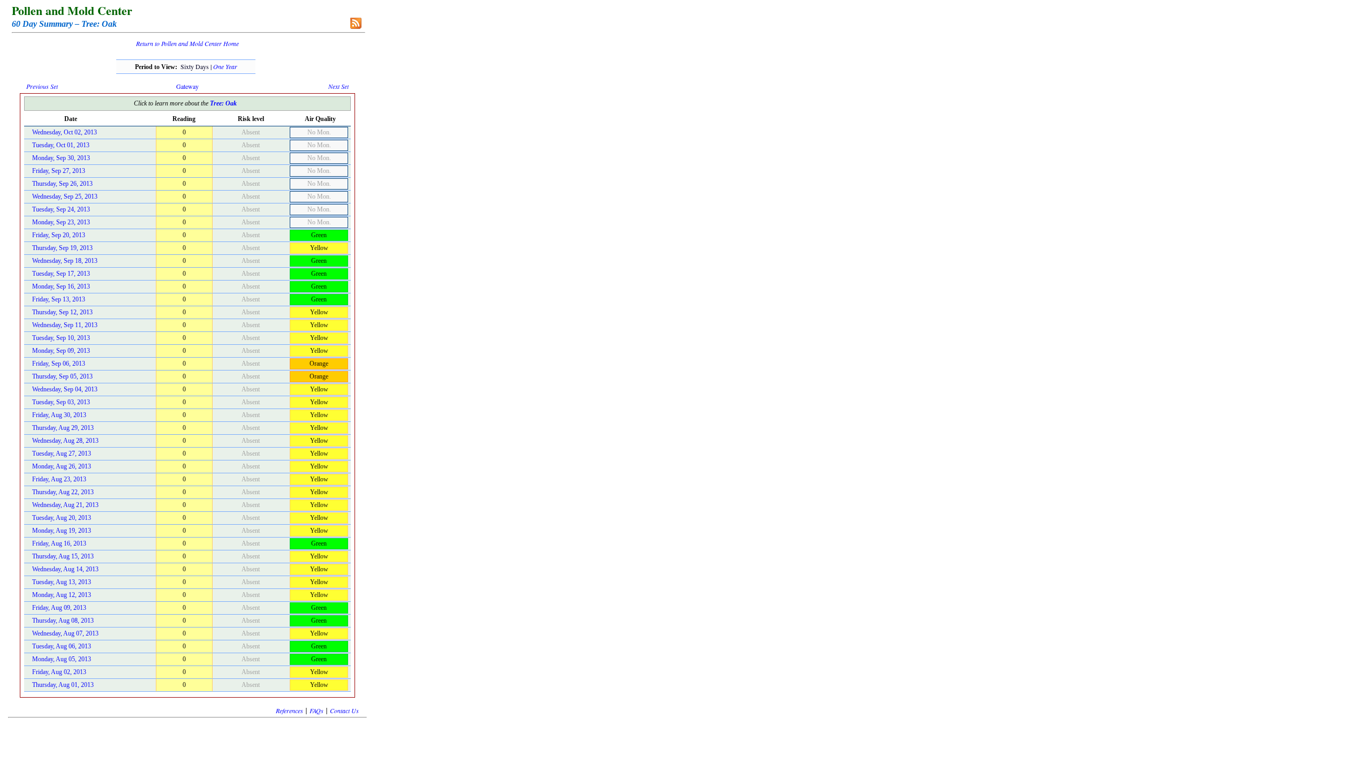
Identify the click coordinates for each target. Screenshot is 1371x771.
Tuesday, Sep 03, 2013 (61, 402)
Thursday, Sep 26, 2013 (62, 183)
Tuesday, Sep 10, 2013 (61, 338)
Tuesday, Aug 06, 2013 (61, 646)
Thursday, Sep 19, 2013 (62, 248)
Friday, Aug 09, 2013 (59, 607)
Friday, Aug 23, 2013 (59, 479)
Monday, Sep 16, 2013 (61, 286)
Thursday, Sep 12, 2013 (62, 312)
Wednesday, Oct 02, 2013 (64, 132)
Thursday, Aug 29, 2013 (63, 428)
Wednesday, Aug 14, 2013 (65, 569)
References (289, 710)
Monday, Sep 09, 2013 (61, 350)
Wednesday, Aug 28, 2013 (65, 440)
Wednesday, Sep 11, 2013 (64, 325)
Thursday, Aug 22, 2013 (63, 492)
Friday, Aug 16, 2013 (59, 543)
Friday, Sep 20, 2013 (58, 235)
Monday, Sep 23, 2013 (61, 222)
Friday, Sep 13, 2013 (58, 299)
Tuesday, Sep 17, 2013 (61, 273)
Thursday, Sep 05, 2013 (62, 376)
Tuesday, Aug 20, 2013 (61, 517)
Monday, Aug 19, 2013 (61, 530)
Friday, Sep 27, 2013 (58, 171)
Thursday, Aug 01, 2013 (63, 685)
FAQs (316, 710)
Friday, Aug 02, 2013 (59, 672)
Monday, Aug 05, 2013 (61, 659)
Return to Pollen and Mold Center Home (187, 43)
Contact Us (344, 710)
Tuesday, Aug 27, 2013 (61, 453)
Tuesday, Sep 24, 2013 (61, 209)
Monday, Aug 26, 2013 (61, 466)
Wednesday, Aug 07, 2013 (65, 633)
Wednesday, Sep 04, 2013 (64, 389)
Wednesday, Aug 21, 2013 (65, 505)
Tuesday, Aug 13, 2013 (61, 582)
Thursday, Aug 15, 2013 (63, 556)
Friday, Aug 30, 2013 (59, 415)
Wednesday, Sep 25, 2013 (64, 196)
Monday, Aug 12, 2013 (61, 595)
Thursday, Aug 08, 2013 (63, 620)
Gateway (187, 86)
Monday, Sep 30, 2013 (61, 158)
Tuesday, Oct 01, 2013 (60, 145)
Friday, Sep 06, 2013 (58, 363)
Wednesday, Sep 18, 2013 (64, 260)
